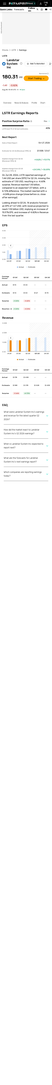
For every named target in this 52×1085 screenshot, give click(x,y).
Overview (7, 103)
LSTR (13, 50)
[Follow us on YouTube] (46, 9)
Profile (34, 103)
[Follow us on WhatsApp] (41, 9)
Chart (42, 103)
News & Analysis (21, 103)
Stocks (5, 50)
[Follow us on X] (37, 9)
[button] (4, 3)
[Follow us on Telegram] (50, 9)
